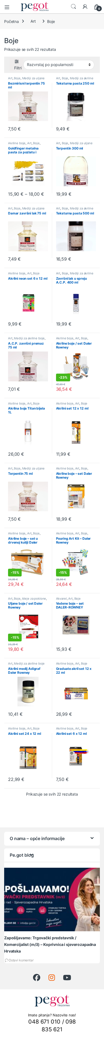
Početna (11, 21)
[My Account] (85, 6)
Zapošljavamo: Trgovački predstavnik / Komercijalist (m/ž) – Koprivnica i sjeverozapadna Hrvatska (50, 944)
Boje (17, 78)
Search (73, 7)
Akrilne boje (17, 143)
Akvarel (61, 598)
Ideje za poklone (34, 598)
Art (33, 21)
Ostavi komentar (21, 960)
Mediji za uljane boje (26, 79)
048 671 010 (44, 1021)
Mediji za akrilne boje (74, 79)
